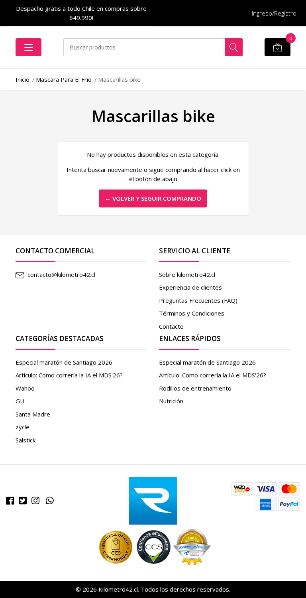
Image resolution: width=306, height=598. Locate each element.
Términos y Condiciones (191, 313)
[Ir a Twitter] (23, 500)
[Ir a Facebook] (10, 500)
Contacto (171, 326)
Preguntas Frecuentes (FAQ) (198, 300)
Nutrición (171, 401)
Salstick (25, 440)
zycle (22, 427)
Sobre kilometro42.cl (187, 274)
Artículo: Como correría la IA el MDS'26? (69, 375)
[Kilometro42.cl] (153, 500)
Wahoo (25, 388)
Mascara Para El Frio (64, 79)
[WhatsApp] (49, 500)
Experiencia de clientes (190, 287)
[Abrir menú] (28, 47)
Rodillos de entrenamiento (195, 388)
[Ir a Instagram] (35, 500)
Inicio (22, 79)
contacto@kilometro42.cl (61, 274)
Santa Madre (33, 414)
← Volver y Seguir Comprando (153, 198)
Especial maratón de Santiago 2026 (64, 362)
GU (20, 401)
